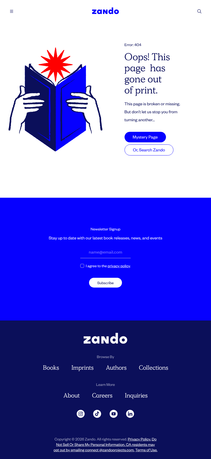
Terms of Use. (146, 449)
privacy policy (119, 265)
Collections (153, 368)
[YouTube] (114, 414)
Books (51, 368)
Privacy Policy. (139, 439)
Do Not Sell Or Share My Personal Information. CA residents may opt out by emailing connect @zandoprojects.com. (105, 444)
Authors (116, 368)
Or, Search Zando (149, 149)
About (71, 396)
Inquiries (136, 396)
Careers (102, 396)
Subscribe (105, 282)
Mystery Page (145, 137)
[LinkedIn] (130, 414)
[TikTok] (97, 414)
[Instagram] (81, 414)
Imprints (82, 368)
